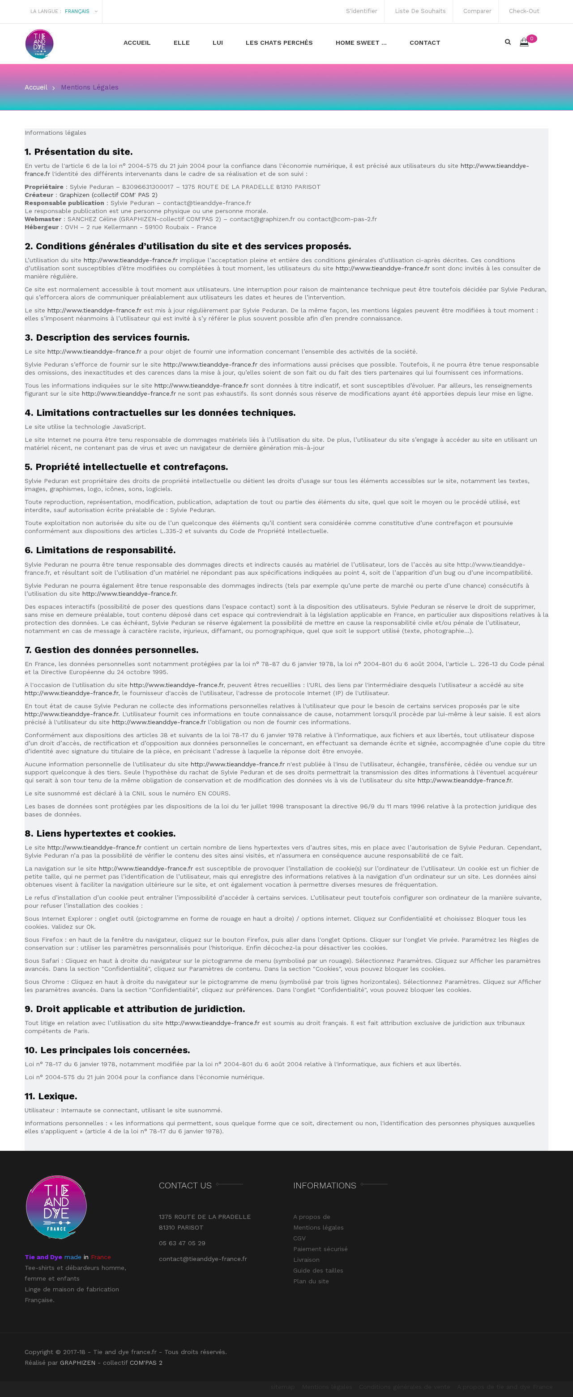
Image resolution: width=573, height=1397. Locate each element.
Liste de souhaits (418, 11)
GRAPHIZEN (77, 1362)
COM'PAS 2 (146, 1362)
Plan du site (311, 1281)
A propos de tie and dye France (505, 1386)
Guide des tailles (318, 1270)
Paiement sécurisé (320, 1248)
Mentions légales (318, 1227)
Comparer (476, 11)
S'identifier (359, 11)
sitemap (283, 1386)
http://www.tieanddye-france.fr (131, 260)
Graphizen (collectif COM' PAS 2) (109, 194)
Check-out (522, 11)
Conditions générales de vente (404, 1386)
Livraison (306, 1259)
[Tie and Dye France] (68, 44)
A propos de (311, 1216)
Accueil (36, 87)
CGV (299, 1238)
